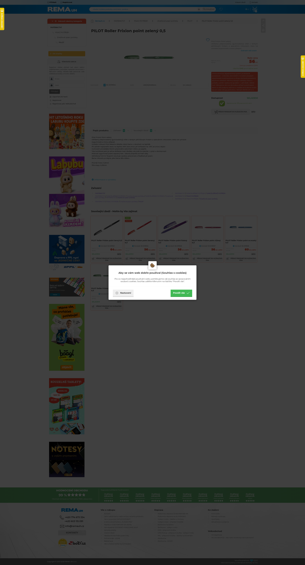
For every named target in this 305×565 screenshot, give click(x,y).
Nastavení (125, 293)
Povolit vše (179, 293)
